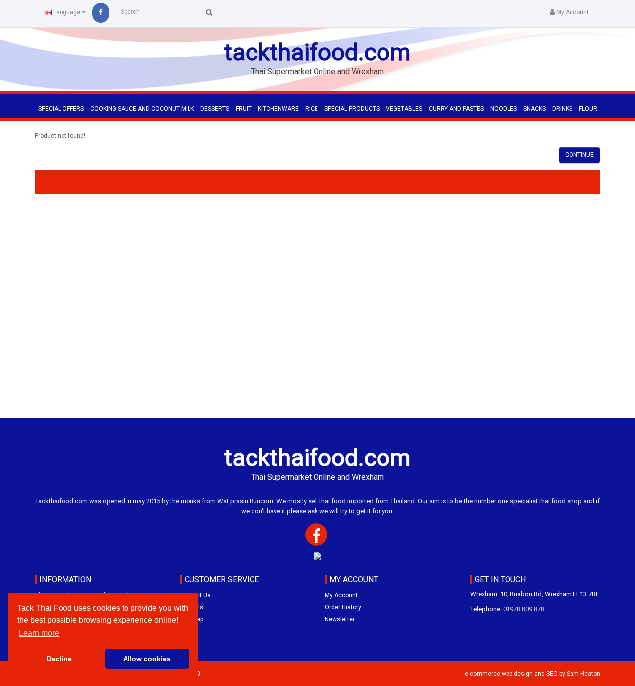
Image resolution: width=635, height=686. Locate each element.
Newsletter (340, 619)
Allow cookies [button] (147, 659)
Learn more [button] (39, 633)
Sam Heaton (583, 673)
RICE (311, 108)
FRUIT (244, 108)
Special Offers (61, 108)
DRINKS (562, 108)
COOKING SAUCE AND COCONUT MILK (142, 108)
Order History (343, 607)
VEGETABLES (404, 108)
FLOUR (588, 108)
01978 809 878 (523, 609)
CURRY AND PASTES (456, 108)
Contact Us (195, 595)
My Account (341, 595)
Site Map (191, 619)
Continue (579, 154)
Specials (191, 607)
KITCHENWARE (278, 108)
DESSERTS (214, 108)
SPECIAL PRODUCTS (352, 108)
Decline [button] (59, 659)
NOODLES (503, 108)
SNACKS (534, 108)
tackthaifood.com (317, 52)
